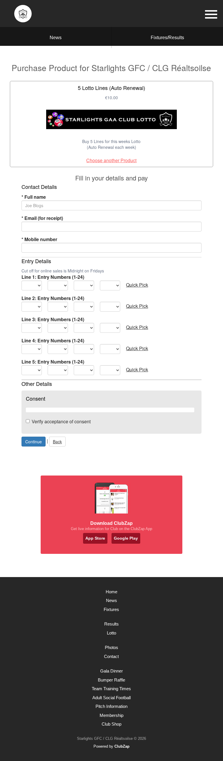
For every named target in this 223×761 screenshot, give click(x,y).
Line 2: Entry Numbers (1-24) (52, 298)
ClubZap (122, 746)
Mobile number (39, 239)
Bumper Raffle (111, 679)
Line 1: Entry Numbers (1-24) (52, 277)
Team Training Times (111, 688)
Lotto (111, 632)
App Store (95, 538)
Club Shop (111, 724)
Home (111, 591)
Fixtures (111, 609)
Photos (111, 647)
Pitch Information (111, 706)
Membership (111, 715)
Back (57, 441)
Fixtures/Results (167, 37)
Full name (33, 197)
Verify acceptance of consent (61, 421)
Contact (111, 656)
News (56, 37)
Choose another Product (111, 160)
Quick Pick (137, 284)
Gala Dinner (111, 670)
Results (111, 623)
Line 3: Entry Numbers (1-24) (52, 319)
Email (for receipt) (42, 218)
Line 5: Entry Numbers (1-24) (52, 361)
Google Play (126, 538)
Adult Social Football (111, 697)
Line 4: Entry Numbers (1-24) (52, 340)
